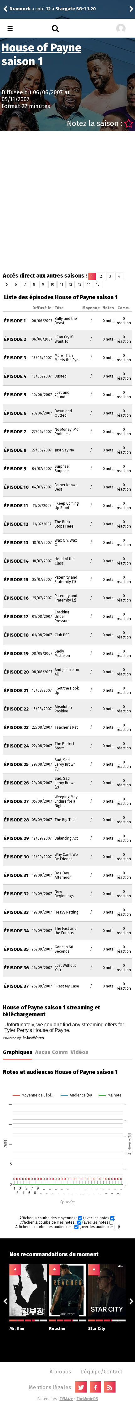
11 (61, 284)
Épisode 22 (16, 709)
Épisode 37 (16, 986)
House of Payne (41, 48)
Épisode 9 (15, 468)
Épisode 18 (16, 635)
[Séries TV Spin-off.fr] (35, 28)
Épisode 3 (15, 358)
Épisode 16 (16, 598)
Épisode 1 (15, 321)
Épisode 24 (16, 746)
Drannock (19, 9)
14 (88, 284)
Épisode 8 (15, 450)
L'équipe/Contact (101, 1371)
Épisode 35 (16, 949)
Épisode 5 (15, 395)
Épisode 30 (16, 857)
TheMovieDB (87, 1399)
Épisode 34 (16, 931)
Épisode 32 (16, 894)
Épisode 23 (16, 727)
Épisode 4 (15, 376)
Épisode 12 (16, 524)
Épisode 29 (16, 838)
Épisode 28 (16, 820)
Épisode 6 (15, 413)
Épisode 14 (16, 561)
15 (98, 284)
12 (70, 284)
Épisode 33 (16, 912)
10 (52, 284)
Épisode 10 (16, 487)
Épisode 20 (16, 672)
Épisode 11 (16, 505)
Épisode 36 (16, 968)
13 (79, 284)
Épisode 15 (16, 579)
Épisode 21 (16, 690)
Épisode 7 (15, 432)
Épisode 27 (16, 801)
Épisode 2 (15, 339)
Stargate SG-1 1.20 (75, 9)
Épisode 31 (16, 875)
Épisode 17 (16, 616)
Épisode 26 (16, 783)
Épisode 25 (16, 764)
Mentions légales (50, 1387)
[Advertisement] (67, 201)
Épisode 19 (16, 653)
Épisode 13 (16, 542)
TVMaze (66, 1399)
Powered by (12, 1038)
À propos (60, 1371)
